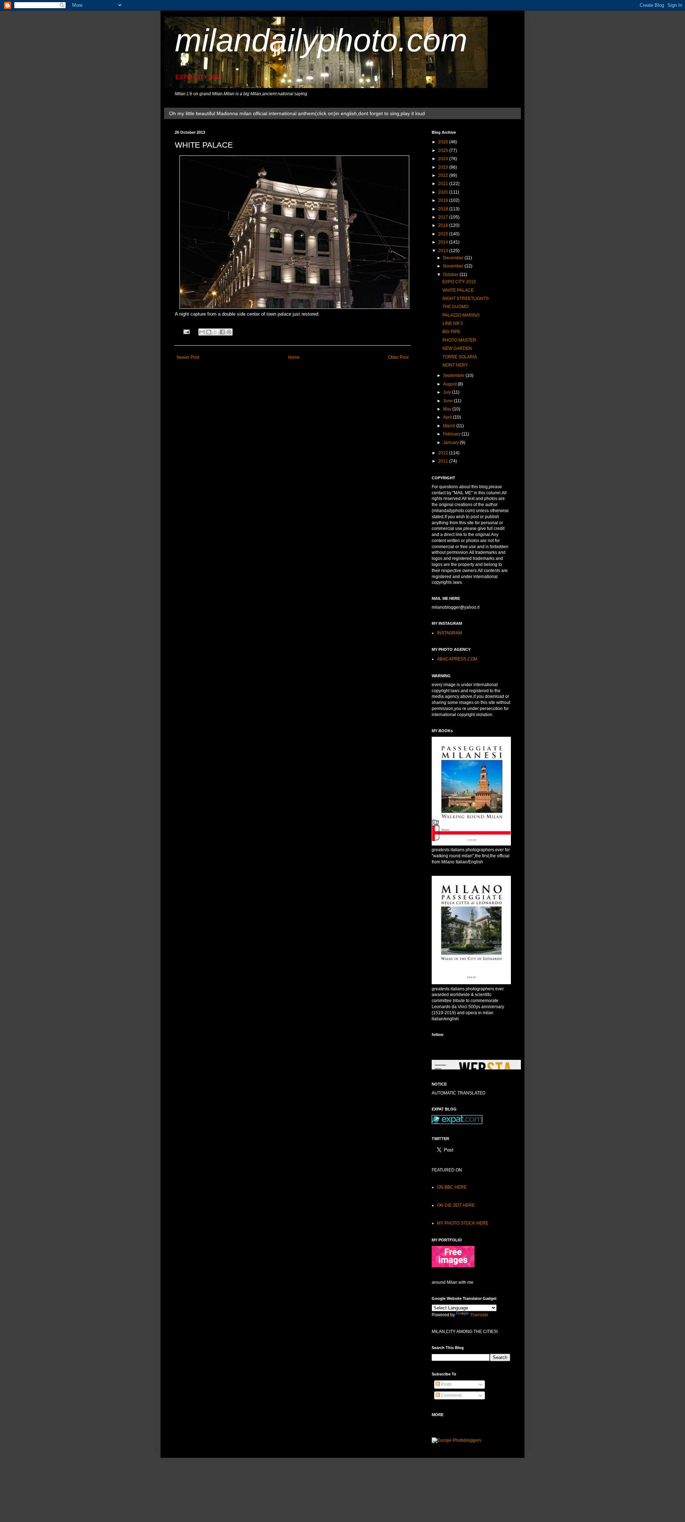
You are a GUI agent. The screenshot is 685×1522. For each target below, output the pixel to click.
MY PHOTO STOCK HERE (462, 1223)
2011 (443, 461)
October (451, 274)
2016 (443, 225)
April (448, 417)
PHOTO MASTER (459, 340)
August (450, 384)
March (449, 425)
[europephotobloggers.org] (456, 1440)
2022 (443, 175)
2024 (443, 158)
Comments (451, 1395)
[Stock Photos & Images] (453, 1265)
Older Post (398, 357)
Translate (479, 1314)
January (451, 442)
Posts (446, 1384)
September (454, 375)
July (447, 392)
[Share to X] (215, 332)
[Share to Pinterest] (229, 332)
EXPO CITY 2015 (459, 281)
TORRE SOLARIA (459, 356)
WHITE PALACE (458, 290)
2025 (443, 150)
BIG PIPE (451, 331)
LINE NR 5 (452, 323)
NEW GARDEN (457, 348)
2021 (443, 183)
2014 (443, 242)
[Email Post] (186, 331)
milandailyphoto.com (321, 40)
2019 (443, 200)
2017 (443, 217)
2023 (443, 167)
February (452, 433)
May (447, 409)
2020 (443, 192)
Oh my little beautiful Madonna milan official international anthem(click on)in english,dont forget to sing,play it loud (297, 113)
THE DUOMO (455, 306)
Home (294, 357)
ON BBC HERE (452, 1187)
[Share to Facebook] (222, 332)
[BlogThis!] (208, 332)
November (454, 266)
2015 (443, 233)
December (454, 257)
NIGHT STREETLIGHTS (465, 298)
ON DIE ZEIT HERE (456, 1205)
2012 (443, 452)
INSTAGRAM (449, 632)
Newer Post (188, 357)
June (448, 400)
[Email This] (202, 332)
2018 (443, 208)
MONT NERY (455, 365)
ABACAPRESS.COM (457, 659)
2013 (443, 250)
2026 (443, 141)
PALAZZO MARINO (461, 315)
